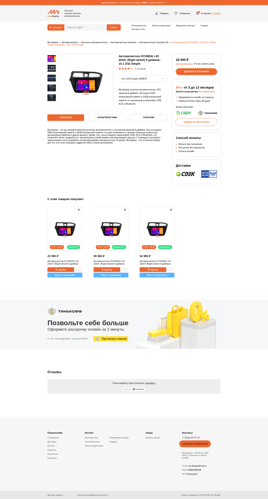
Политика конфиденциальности (92, 495)
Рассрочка (52, 454)
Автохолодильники (161, 25)
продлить (150, 383)
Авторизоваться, (184, 64)
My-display (52, 42)
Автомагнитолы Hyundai (123, 42)
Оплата (51, 446)
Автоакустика (138, 29)
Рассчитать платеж (114, 338)
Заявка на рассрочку (196, 122)
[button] (78, 269)
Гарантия (51, 450)
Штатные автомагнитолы (94, 42)
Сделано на (128, 389)
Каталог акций (152, 437)
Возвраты (52, 458)
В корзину (61, 269)
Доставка (51, 441)
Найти (113, 27)
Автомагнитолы (139, 25)
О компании (53, 437)
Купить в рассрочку (65, 275)
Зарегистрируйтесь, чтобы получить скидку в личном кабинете (133, 3)
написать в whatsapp (195, 444)
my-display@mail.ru (197, 466)
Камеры (204, 25)
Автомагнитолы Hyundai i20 (153, 42)
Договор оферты (55, 495)
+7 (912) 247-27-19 (190, 437)
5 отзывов (140, 68)
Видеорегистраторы (185, 25)
